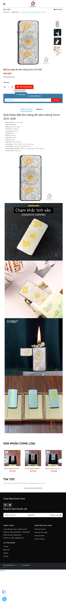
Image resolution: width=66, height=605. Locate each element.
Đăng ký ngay (55, 515)
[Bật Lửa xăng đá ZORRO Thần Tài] (33, 458)
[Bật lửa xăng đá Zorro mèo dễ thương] (54, 458)
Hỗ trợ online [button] (9, 543)
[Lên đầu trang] (63, 597)
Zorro (14, 124)
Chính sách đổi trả (39, 535)
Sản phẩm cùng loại (19, 443)
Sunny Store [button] (8, 525)
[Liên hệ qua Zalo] (4, 591)
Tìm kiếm (5, 546)
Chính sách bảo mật (39, 529)
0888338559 (17, 535)
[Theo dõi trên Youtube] (10, 505)
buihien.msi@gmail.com (17, 538)
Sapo (4, 567)
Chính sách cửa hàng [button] (43, 525)
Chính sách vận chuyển (40, 532)
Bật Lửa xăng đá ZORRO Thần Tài (34, 468)
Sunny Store (18, 565)
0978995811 (17, 532)
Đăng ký (5, 553)
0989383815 (26, 532)
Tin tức (9, 479)
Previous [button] (57, 20)
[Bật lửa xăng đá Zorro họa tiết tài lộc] (12, 458)
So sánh (2, 570)
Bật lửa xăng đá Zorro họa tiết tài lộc (14, 468)
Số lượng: (6, 82)
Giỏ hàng (5, 556)
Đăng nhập (6, 549)
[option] (57, 24)
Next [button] (57, 54)
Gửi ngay (56, 100)
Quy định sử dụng (39, 539)
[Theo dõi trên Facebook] (5, 505)
